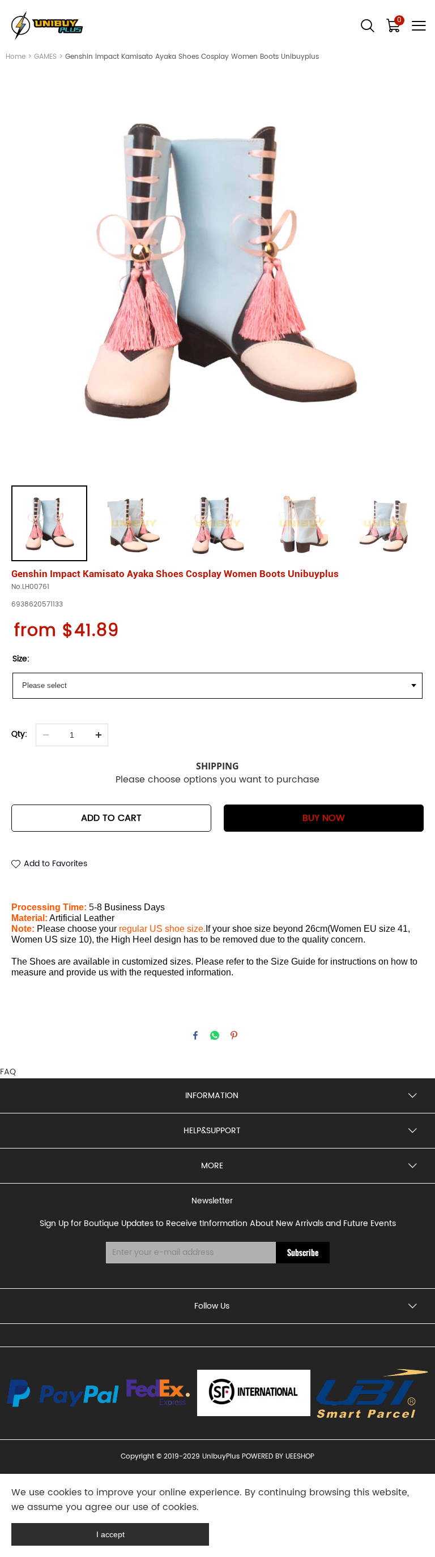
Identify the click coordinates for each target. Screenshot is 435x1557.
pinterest (234, 1035)
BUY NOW (323, 818)
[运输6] (253, 1393)
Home (15, 56)
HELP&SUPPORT (212, 1130)
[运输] (158, 1393)
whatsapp (214, 1035)
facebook (195, 1035)
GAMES (45, 56)
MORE (212, 1165)
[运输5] (372, 1393)
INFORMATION (211, 1095)
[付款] (63, 1393)
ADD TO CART (111, 818)
